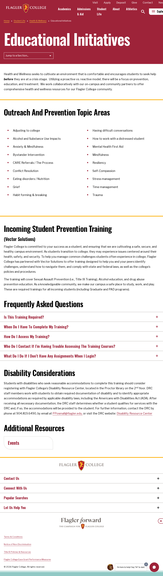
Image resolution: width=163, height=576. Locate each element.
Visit (95, 2)
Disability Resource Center (134, 413)
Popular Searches (16, 497)
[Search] (143, 11)
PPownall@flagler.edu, (67, 413)
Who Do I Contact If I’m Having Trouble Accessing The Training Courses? (59, 346)
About (116, 9)
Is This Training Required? (24, 317)
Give (134, 2)
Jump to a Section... (17, 55)
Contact (148, 2)
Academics (64, 9)
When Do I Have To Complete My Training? (36, 326)
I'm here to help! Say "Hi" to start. (131, 567)
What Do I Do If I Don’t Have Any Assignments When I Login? (50, 356)
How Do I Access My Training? (27, 336)
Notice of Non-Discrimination (17, 544)
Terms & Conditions (13, 537)
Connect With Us (15, 488)
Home (6, 21)
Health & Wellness (37, 21)
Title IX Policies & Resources (17, 552)
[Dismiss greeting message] (146, 564)
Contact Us (11, 478)
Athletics (131, 9)
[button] (154, 567)
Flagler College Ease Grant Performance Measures (27, 559)
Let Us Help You (15, 507)
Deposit (121, 2)
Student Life (19, 21)
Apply (107, 2)
